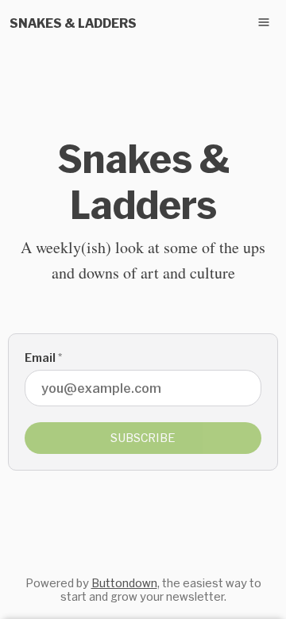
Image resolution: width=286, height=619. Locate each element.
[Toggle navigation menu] (263, 22)
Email (43, 357)
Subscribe (143, 437)
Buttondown (124, 583)
